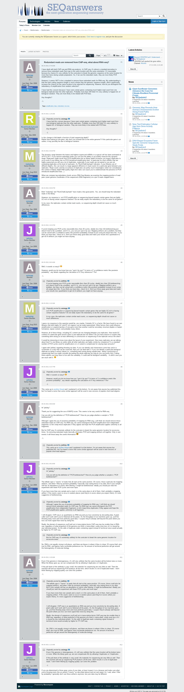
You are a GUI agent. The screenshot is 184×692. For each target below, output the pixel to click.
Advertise (125, 686)
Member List (36, 25)
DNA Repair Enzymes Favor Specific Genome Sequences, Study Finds (145, 143)
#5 (121, 225)
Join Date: (26, 83)
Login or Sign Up (158, 21)
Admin (116, 686)
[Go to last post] (149, 103)
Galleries (66, 21)
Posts (23, 51)
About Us (150, 686)
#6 (121, 262)
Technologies (35, 21)
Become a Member (137, 686)
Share (31, 87)
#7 (121, 303)
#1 (121, 62)
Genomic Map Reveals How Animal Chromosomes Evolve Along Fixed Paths (145, 109)
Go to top (161, 686)
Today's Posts (24, 25)
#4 (121, 188)
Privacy (108, 686)
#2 (121, 114)
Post (30, 90)
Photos (46, 51)
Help (89, 686)
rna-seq (66, 106)
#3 (121, 151)
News (56, 21)
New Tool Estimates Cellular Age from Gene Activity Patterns (145, 126)
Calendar (46, 25)
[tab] (23, 51)
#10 (121, 464)
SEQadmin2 (140, 59)
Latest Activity (34, 51)
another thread (59, 389)
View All (133, 69)
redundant (61, 106)
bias (55, 106)
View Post (69, 118)
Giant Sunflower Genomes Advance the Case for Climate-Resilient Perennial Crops (145, 92)
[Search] (163, 16)
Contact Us (98, 686)
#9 (121, 404)
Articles (47, 21)
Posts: (24, 85)
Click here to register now (96, 37)
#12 (121, 645)
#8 (121, 367)
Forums (22, 21)
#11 (121, 557)
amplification (50, 106)
